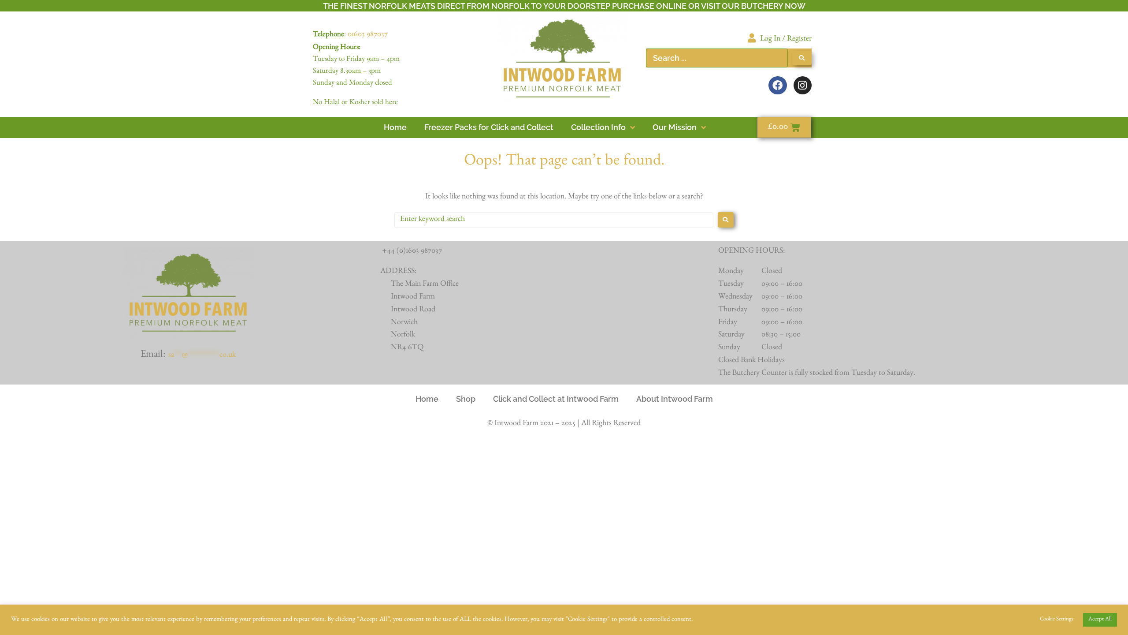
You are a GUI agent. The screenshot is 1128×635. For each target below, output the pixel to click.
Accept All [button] (1100, 620)
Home (427, 398)
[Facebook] (777, 85)
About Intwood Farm (674, 398)
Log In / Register (786, 40)
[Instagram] (803, 85)
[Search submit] (802, 58)
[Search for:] (553, 220)
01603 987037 (368, 35)
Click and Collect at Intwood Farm (556, 398)
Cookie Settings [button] (1056, 620)
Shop (465, 398)
